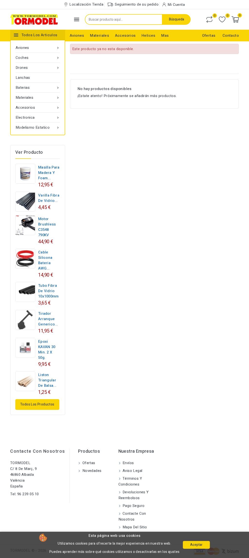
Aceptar (196, 544)
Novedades (91, 470)
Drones (38, 67)
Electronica (38, 117)
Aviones (77, 35)
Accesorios (125, 35)
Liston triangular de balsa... (47, 380)
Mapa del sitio (134, 527)
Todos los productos (37, 404)
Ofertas (208, 35)
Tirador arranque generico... (48, 319)
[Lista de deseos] (222, 19)
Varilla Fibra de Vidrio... (48, 198)
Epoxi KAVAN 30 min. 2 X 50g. (46, 349)
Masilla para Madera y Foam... (49, 173)
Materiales (99, 35)
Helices (148, 35)
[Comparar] (209, 19)
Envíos (128, 463)
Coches (38, 57)
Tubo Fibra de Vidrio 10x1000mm (48, 291)
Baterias (38, 87)
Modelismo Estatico (38, 127)
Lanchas (23, 77)
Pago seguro (133, 505)
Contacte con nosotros (37, 451)
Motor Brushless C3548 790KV (47, 227)
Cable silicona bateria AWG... (45, 260)
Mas (165, 35)
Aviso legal (132, 470)
